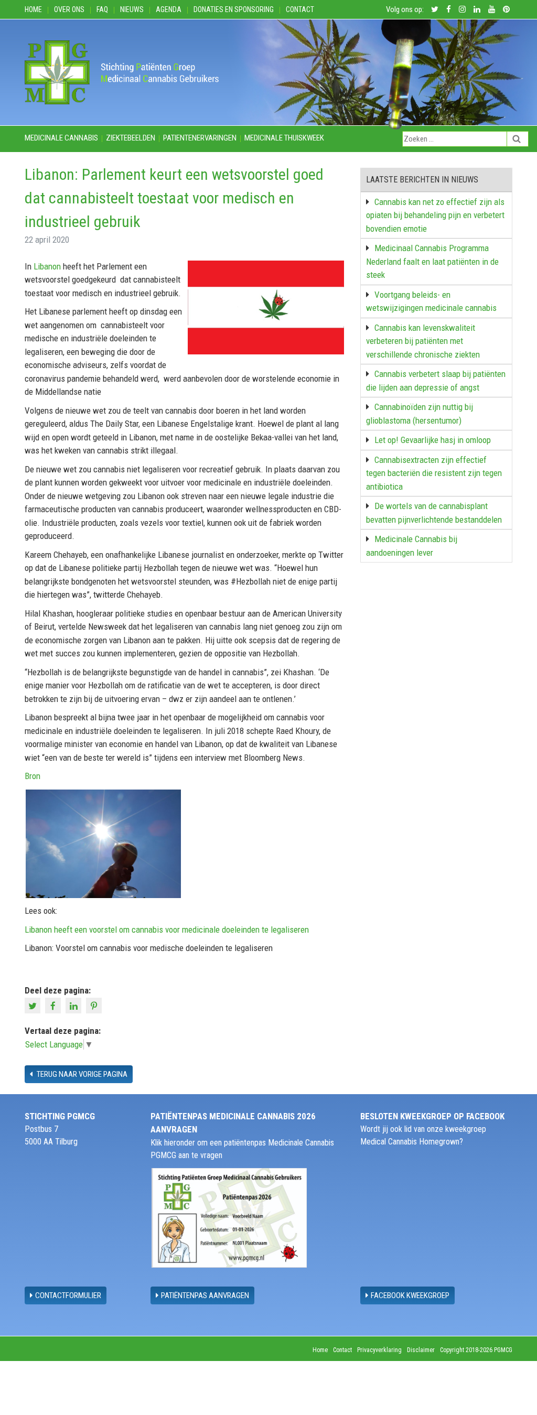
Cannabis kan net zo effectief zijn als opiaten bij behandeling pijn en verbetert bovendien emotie (435, 215)
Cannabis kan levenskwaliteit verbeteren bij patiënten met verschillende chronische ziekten (423, 341)
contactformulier (68, 1295)
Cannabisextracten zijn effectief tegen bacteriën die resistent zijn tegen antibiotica (434, 473)
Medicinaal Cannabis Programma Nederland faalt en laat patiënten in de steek (432, 261)
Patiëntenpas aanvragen (205, 1295)
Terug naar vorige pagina (81, 1074)
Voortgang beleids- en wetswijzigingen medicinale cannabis (431, 301)
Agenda (168, 9)
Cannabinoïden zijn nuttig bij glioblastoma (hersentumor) (419, 414)
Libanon (47, 266)
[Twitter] (34, 1004)
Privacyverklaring (379, 1350)
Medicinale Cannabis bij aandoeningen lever (411, 546)
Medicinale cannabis (61, 138)
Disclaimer (421, 1350)
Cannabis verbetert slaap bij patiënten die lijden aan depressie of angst (436, 381)
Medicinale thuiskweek (284, 138)
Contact (300, 9)
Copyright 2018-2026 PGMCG (476, 1350)
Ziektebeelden (130, 138)
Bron (32, 776)
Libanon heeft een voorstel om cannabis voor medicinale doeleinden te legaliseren (167, 929)
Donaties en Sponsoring (234, 9)
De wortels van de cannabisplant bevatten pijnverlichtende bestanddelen (434, 513)
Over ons (69, 9)
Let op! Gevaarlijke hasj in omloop (432, 440)
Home (33, 9)
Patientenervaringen (200, 138)
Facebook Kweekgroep (410, 1295)
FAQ (102, 9)
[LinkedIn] (75, 1004)
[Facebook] (54, 1004)
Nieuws (132, 9)
